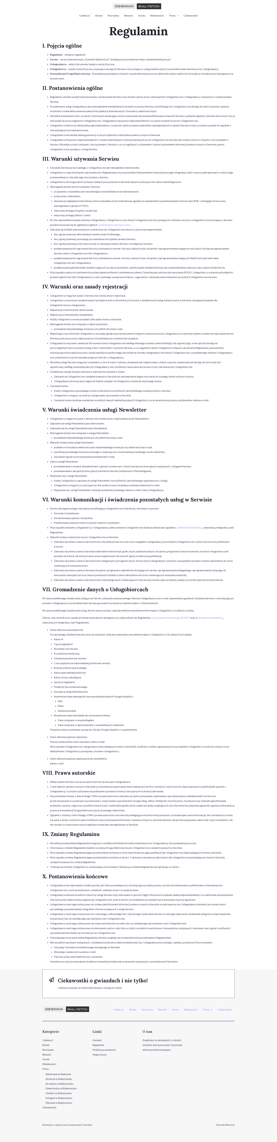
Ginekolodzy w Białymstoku (61, 1088)
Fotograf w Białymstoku (59, 1097)
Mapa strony (99, 1054)
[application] (177, 15)
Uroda (141, 15)
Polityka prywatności (104, 1049)
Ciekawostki (191, 15)
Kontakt (97, 1040)
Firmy (172, 15)
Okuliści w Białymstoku (59, 1093)
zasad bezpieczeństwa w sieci (114, 224)
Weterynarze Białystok (58, 1074)
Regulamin (98, 1044)
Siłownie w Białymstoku (59, 1102)
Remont (128, 15)
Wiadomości (157, 15)
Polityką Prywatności (189, 527)
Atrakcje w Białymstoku (59, 1078)
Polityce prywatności (210, 617)
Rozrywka (113, 15)
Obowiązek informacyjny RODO (171, 617)
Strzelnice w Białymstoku (59, 1083)
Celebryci (84, 15)
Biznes (99, 15)
